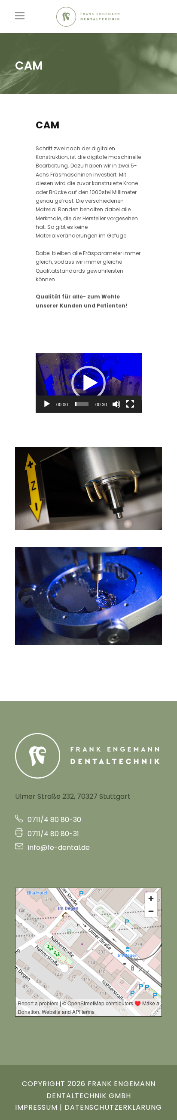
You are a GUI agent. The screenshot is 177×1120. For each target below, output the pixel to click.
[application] (89, 383)
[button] (88, 383)
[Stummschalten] (116, 404)
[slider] (82, 404)
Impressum (36, 1107)
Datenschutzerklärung (113, 1107)
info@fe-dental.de (58, 847)
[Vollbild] (130, 404)
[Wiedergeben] (47, 404)
